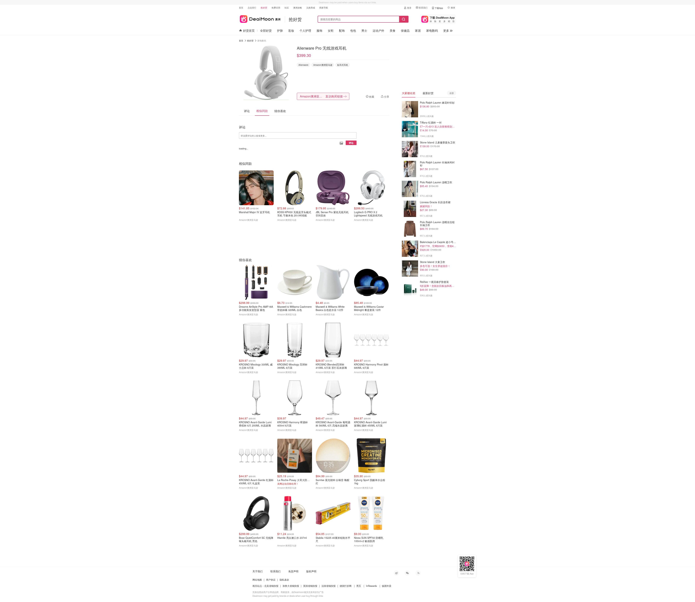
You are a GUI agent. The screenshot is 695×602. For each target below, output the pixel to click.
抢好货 (264, 7)
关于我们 (257, 571)
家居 (418, 30)
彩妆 (291, 30)
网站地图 (257, 579)
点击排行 (252, 7)
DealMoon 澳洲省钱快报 (259, 18)
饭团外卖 (386, 586)
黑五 (358, 586)
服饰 (319, 30)
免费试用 (275, 7)
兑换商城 (310, 7)
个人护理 (305, 30)
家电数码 (432, 30)
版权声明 (311, 571)
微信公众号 (407, 573)
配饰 (342, 30)
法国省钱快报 (328, 586)
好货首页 (249, 30)
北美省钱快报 (271, 586)
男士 (364, 30)
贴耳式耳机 (342, 64)
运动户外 (378, 30)
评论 (351, 143)
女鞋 (331, 30)
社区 (287, 7)
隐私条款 (284, 579)
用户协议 (270, 579)
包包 (353, 30)
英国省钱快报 (310, 586)
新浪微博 (396, 573)
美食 (392, 30)
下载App (439, 7)
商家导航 (323, 7)
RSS (418, 573)
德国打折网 (345, 586)
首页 (241, 7)
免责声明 (293, 571)
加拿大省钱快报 (291, 586)
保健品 (405, 30)
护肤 (280, 30)
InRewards (371, 586)
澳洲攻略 (297, 7)
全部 (451, 93)
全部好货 (266, 30)
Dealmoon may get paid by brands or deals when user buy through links (287, 595)
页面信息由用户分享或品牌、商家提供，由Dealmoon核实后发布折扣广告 (288, 591)
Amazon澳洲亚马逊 (322, 64)
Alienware (303, 64)
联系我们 (423, 7)
